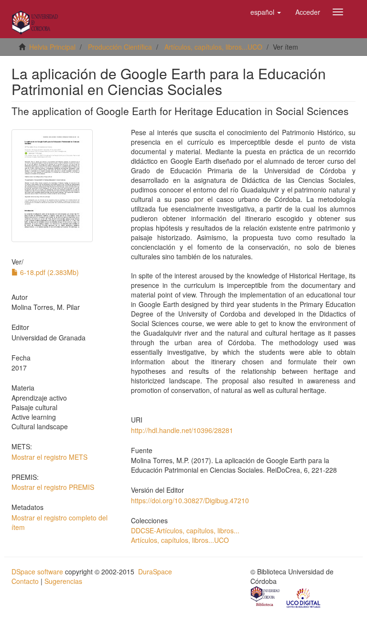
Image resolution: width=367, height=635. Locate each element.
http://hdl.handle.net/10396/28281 (182, 430)
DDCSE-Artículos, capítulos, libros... (185, 530)
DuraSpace (155, 571)
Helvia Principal (52, 47)
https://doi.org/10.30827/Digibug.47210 (190, 500)
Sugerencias (63, 581)
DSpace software (37, 571)
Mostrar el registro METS (49, 457)
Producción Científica (120, 47)
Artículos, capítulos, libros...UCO (213, 47)
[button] (265, 12)
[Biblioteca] (265, 597)
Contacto (25, 581)
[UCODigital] (304, 597)
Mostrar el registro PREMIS (52, 487)
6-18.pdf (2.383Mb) (48, 272)
